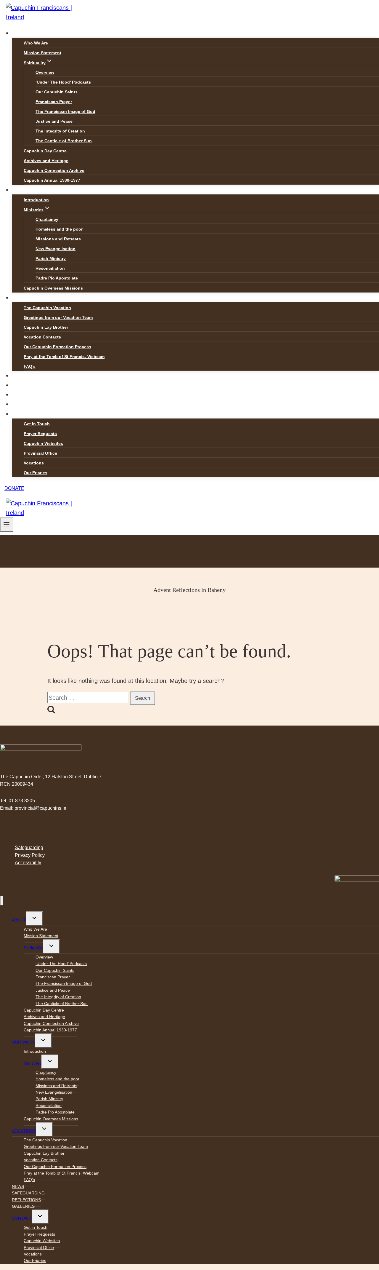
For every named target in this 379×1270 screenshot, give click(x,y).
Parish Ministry (51, 258)
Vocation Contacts (42, 337)
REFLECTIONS (32, 394)
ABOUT (19, 920)
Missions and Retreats (58, 239)
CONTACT (22, 1218)
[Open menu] (6, 524)
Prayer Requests (40, 433)
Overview (45, 72)
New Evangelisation (56, 248)
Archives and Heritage (46, 160)
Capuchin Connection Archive (54, 170)
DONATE (14, 488)
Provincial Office (40, 453)
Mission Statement (42, 52)
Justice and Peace (54, 121)
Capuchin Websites (43, 443)
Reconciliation (50, 268)
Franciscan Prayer (54, 101)
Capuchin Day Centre (45, 150)
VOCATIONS (24, 1130)
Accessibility (28, 862)
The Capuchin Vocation (47, 307)
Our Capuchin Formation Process (57, 346)
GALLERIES (28, 404)
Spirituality (33, 947)
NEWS (22, 375)
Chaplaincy (47, 219)
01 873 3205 (22, 800)
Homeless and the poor (59, 229)
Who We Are (36, 43)
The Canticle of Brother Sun (64, 140)
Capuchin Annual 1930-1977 (52, 180)
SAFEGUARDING (34, 385)
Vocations (34, 463)
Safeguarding (29, 847)
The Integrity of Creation (60, 131)
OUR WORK (23, 1042)
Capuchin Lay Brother (46, 327)
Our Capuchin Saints (57, 92)
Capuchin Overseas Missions (53, 288)
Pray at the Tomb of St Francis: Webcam (64, 356)
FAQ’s (30, 366)
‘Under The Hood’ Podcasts (63, 82)
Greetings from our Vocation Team (58, 317)
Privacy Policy (30, 854)
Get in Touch (37, 423)
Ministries (32, 1063)
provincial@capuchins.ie (40, 808)
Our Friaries (35, 472)
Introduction (36, 199)
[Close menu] (1, 900)
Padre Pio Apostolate (57, 278)
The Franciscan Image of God (65, 111)
